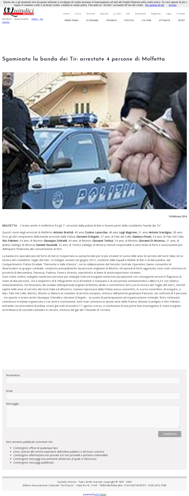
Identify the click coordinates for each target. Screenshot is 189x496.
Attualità (164, 20)
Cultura (146, 20)
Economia (92, 20)
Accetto (172, 5)
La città (117, 13)
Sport (181, 20)
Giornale (90, 13)
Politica (129, 20)
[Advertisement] (94, 340)
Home (66, 13)
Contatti (181, 13)
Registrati (156, 13)
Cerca (78, 13)
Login (168, 13)
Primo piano (72, 20)
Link (128, 13)
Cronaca (111, 20)
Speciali (104, 13)
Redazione (140, 13)
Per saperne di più (154, 5)
